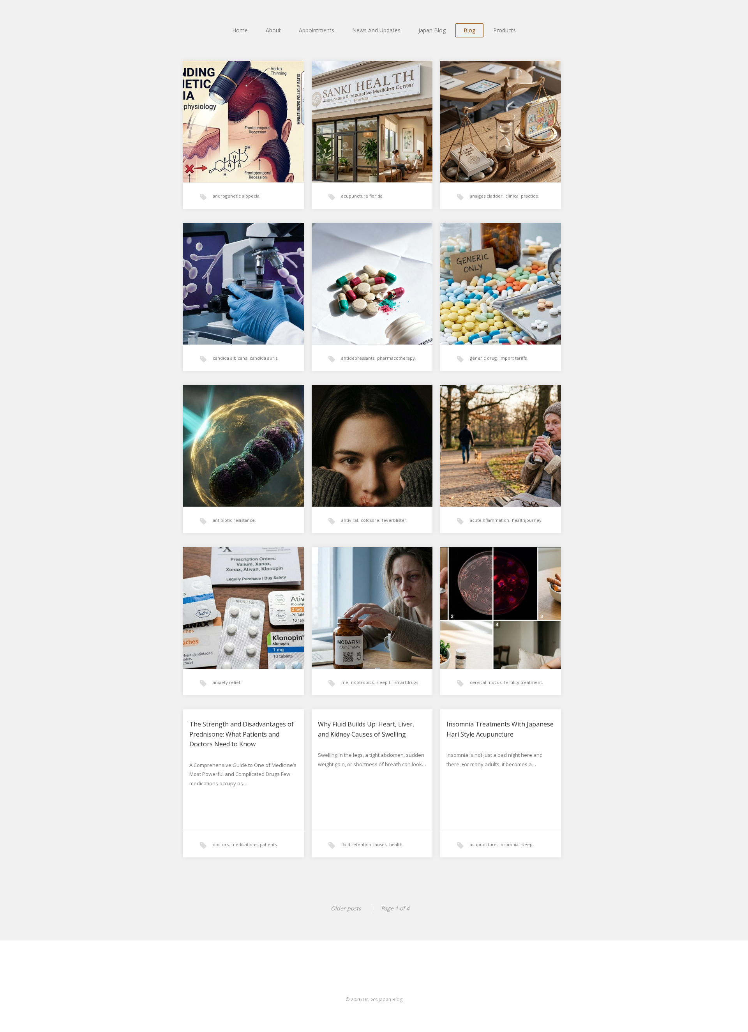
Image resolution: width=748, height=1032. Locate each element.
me (344, 682)
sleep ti (384, 682)
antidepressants (357, 358)
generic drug (483, 358)
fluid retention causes (363, 844)
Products (504, 30)
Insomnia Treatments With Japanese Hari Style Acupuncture (500, 729)
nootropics (362, 682)
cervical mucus (485, 682)
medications (244, 844)
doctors (221, 844)
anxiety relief (226, 682)
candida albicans (230, 358)
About (273, 30)
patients (268, 844)
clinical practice (521, 196)
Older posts (346, 908)
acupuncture (483, 844)
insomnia (509, 844)
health (395, 844)
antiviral (349, 520)
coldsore (370, 520)
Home (240, 30)
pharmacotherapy (396, 358)
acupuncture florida (362, 196)
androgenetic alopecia (236, 196)
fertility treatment (523, 682)
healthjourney (527, 520)
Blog (469, 30)
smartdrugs (406, 682)
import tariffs (513, 358)
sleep (527, 844)
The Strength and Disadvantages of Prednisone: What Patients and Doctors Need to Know (241, 734)
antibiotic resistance (234, 520)
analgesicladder (486, 196)
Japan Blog (432, 30)
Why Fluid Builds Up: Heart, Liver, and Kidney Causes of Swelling (366, 729)
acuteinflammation (489, 520)
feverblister (394, 520)
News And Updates (376, 30)
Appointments (316, 30)
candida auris (263, 358)
